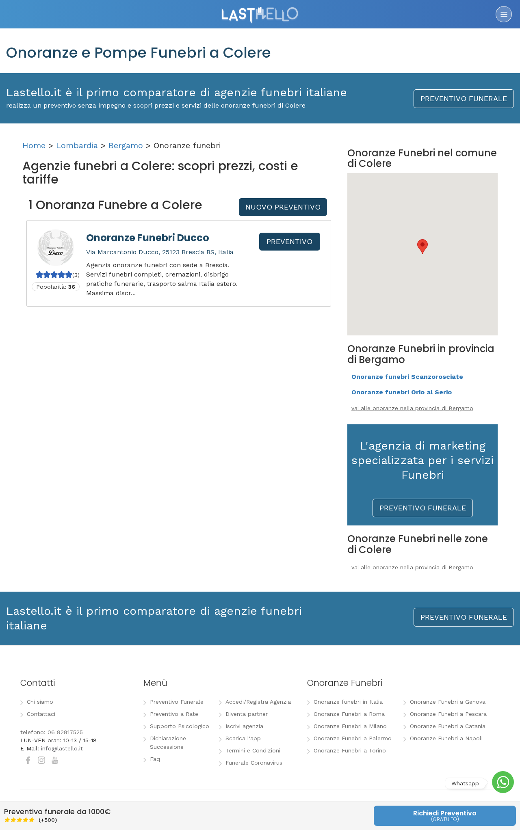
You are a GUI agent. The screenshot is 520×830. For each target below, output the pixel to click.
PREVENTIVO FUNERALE (463, 98)
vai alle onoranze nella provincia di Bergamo (412, 408)
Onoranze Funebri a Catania (447, 726)
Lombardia (77, 145)
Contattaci (41, 714)
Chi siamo (40, 701)
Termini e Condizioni (252, 750)
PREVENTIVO (289, 241)
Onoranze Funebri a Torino (350, 750)
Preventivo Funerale (177, 701)
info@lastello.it (62, 748)
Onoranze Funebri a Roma (349, 714)
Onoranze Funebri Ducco (147, 237)
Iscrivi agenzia (244, 726)
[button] (422, 246)
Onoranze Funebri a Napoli (446, 738)
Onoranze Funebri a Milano (350, 726)
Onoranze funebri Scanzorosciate (407, 376)
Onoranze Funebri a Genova (447, 701)
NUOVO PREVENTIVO (283, 207)
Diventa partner (246, 714)
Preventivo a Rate (174, 714)
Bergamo (125, 145)
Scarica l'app (243, 738)
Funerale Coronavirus (253, 762)
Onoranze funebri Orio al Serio (401, 392)
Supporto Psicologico (179, 726)
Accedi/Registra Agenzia (258, 701)
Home (34, 145)
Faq (155, 759)
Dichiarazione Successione (168, 742)
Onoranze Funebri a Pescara (448, 714)
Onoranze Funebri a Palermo (353, 738)
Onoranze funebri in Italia (348, 701)
